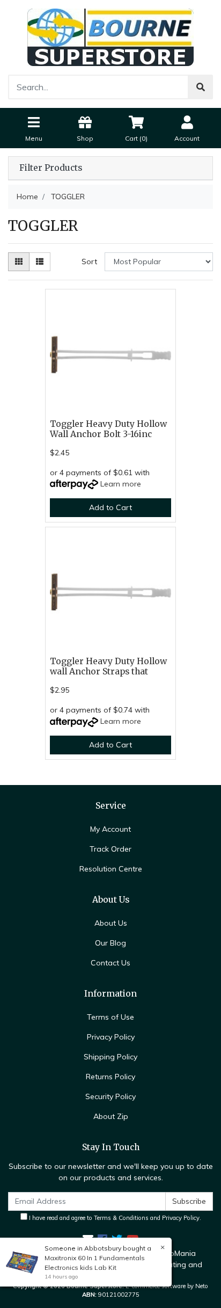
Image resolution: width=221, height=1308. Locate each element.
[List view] (39, 261)
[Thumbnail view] (19, 261)
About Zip (110, 1116)
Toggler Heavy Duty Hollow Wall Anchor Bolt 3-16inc (108, 429)
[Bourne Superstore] (110, 36)
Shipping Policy (110, 1057)
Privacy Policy (111, 1037)
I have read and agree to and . (114, 1218)
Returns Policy (110, 1076)
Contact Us (110, 963)
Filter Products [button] (50, 168)
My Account (110, 829)
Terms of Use (110, 1017)
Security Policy (110, 1096)
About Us (110, 923)
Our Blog (110, 943)
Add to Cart (110, 507)
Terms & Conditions (121, 1218)
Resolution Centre (110, 869)
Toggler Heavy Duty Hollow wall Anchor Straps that (108, 666)
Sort (89, 261)
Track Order (110, 849)
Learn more (120, 484)
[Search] (200, 87)
